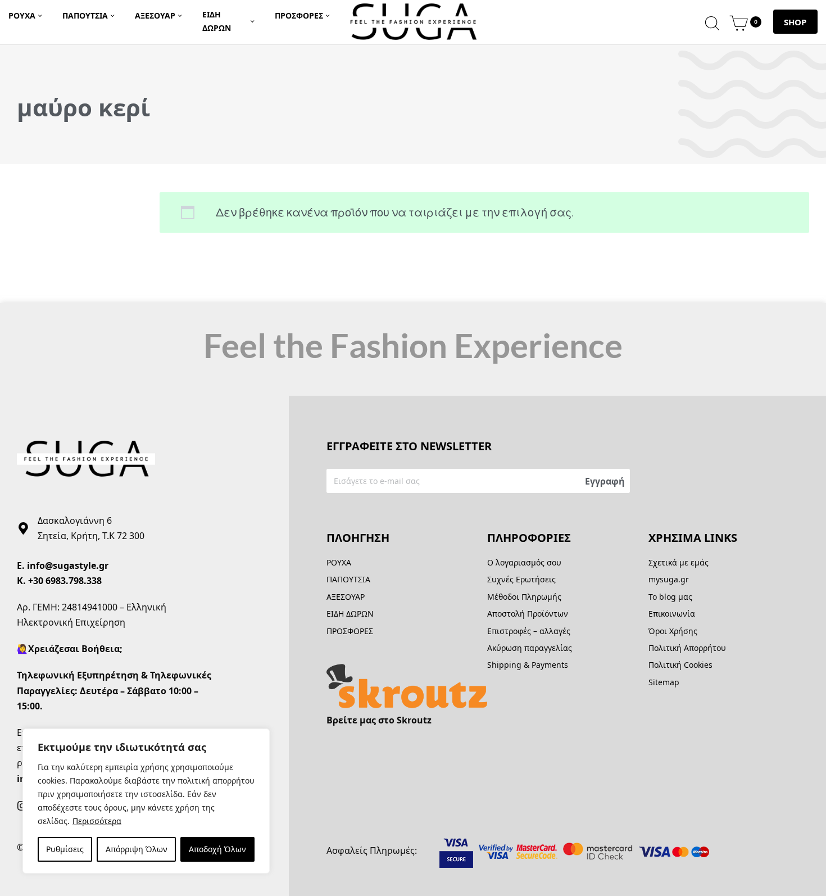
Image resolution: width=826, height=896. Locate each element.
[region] (146, 801)
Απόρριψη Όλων (136, 849)
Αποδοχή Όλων (217, 849)
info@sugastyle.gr (67, 565)
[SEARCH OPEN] (712, 21)
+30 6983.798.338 (65, 580)
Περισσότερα (96, 821)
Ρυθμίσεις (65, 849)
